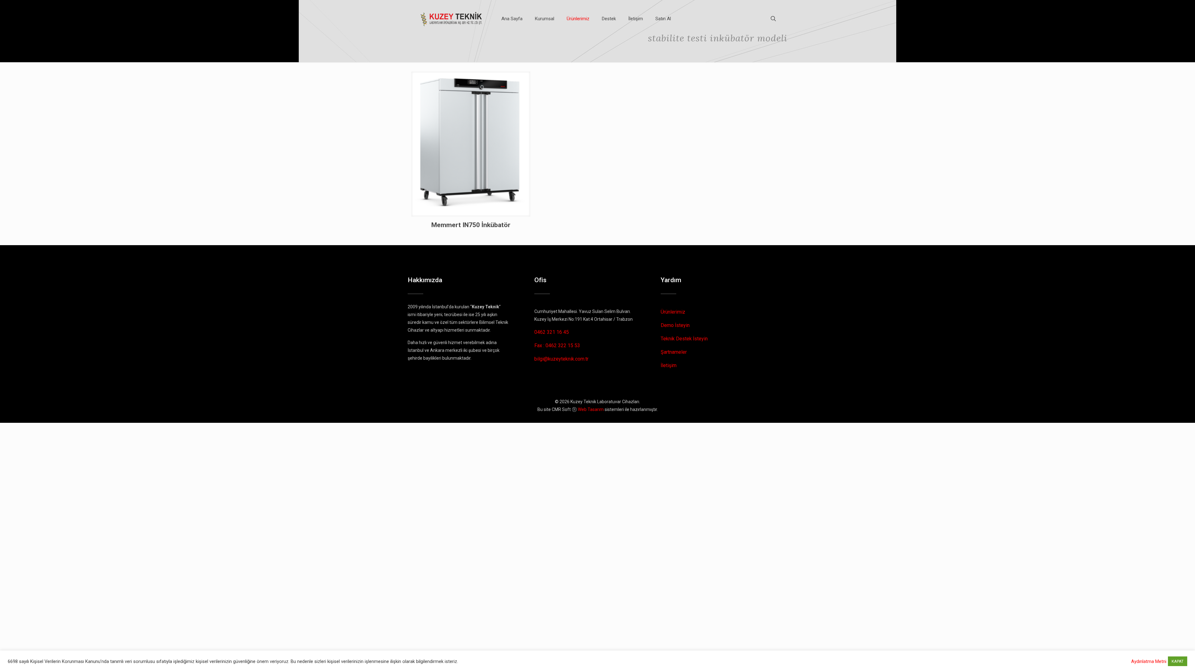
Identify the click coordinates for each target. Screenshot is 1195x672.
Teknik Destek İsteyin (684, 339)
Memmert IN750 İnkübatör (470, 225)
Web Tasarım (591, 409)
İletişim (669, 365)
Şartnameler (674, 352)
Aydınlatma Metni (1148, 661)
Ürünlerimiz (673, 312)
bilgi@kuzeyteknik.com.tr (561, 359)
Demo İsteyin (675, 325)
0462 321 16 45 (551, 332)
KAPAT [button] (1177, 661)
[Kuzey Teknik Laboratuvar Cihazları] (452, 18)
